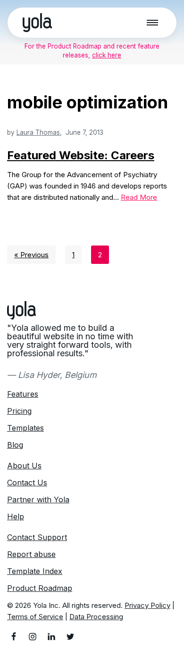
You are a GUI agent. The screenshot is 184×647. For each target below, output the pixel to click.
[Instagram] (32, 636)
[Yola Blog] (37, 22)
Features (22, 394)
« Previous (31, 254)
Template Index (34, 571)
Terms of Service (35, 616)
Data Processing (96, 616)
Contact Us (27, 482)
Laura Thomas (38, 132)
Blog (15, 445)
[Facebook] (13, 636)
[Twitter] (70, 636)
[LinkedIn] (51, 636)
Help (15, 516)
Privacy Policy (147, 605)
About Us (24, 465)
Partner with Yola (38, 499)
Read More (139, 197)
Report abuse (31, 554)
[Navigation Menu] (152, 22)
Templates (25, 428)
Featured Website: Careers (80, 155)
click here (106, 55)
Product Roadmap (39, 588)
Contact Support (37, 537)
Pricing (19, 411)
